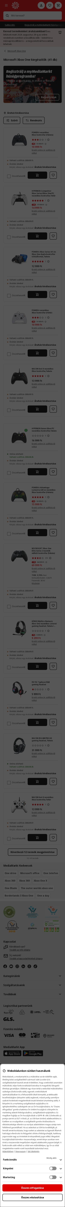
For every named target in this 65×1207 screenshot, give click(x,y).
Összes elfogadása (32, 1188)
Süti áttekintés (33, 1151)
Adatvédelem (7, 1151)
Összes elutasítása (32, 1197)
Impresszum (20, 1151)
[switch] (53, 1168)
